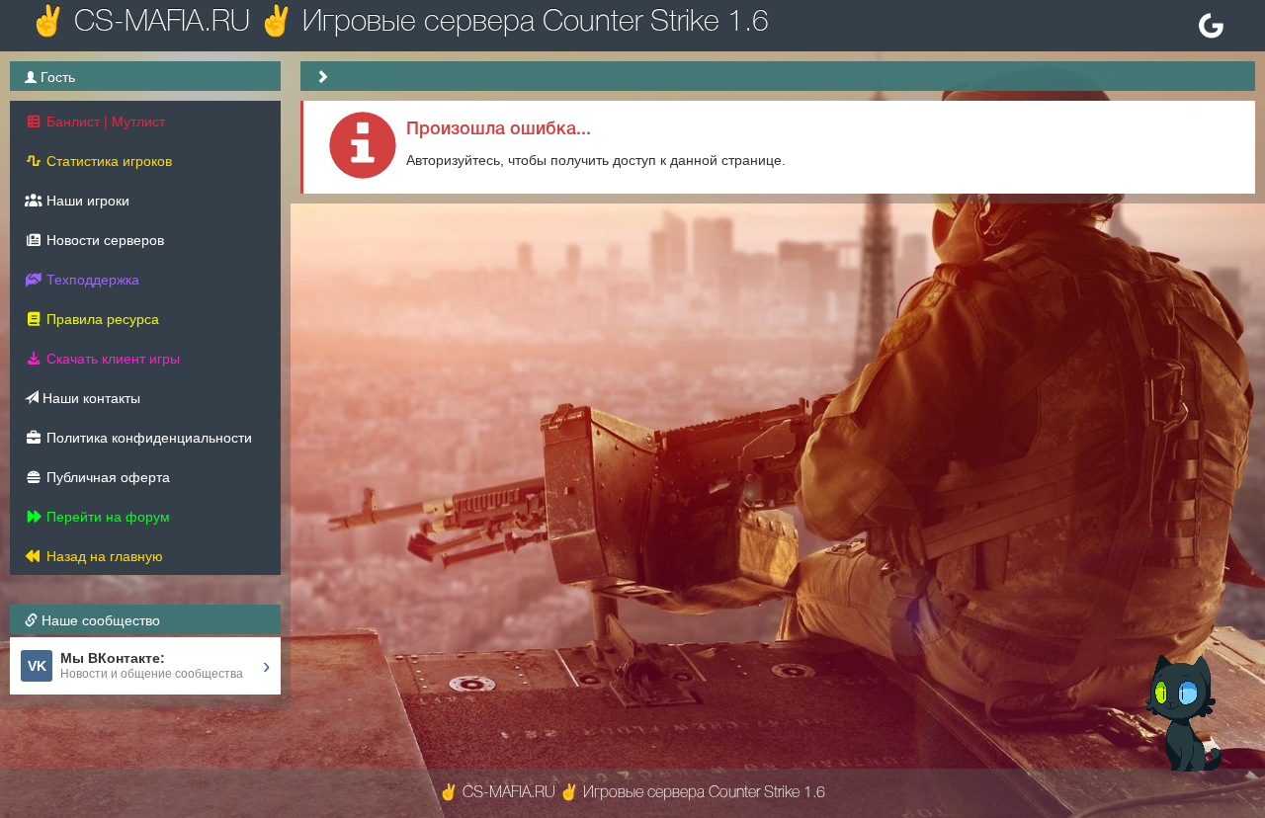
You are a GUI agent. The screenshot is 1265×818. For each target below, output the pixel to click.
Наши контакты (89, 398)
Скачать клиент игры (111, 359)
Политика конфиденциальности (147, 438)
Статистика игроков (107, 161)
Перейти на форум (106, 517)
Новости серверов (103, 240)
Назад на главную (102, 556)
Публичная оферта (106, 477)
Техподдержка (90, 279)
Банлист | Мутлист (103, 121)
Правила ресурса (100, 319)
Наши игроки (85, 200)
